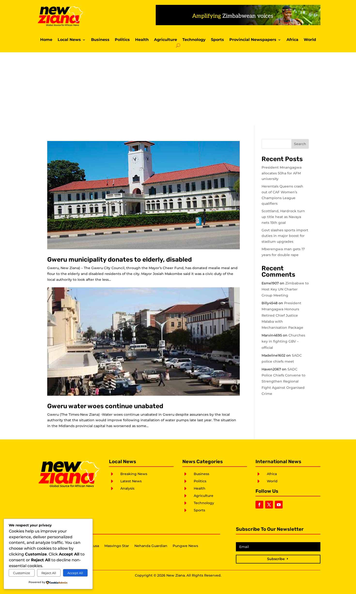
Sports (217, 40)
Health (142, 40)
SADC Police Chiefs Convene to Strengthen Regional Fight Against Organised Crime (283, 381)
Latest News (131, 481)
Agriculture (165, 40)
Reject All (48, 573)
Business (100, 40)
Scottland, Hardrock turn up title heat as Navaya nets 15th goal (283, 217)
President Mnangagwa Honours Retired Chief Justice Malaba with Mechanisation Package (282, 315)
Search (300, 144)
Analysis (127, 488)
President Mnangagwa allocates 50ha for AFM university (282, 173)
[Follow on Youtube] (279, 504)
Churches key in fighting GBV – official (283, 341)
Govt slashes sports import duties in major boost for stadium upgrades (285, 236)
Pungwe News (185, 546)
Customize (21, 573)
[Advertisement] (178, 89)
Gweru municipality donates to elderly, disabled (119, 259)
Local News (69, 40)
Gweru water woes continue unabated (105, 406)
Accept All (75, 573)
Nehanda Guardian (150, 546)
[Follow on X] (269, 504)
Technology (194, 40)
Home (46, 40)
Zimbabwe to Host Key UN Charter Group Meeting (285, 289)
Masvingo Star (116, 546)
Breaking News (133, 474)
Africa (292, 40)
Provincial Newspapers (252, 40)
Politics (122, 40)
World (310, 40)
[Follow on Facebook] (259, 504)
